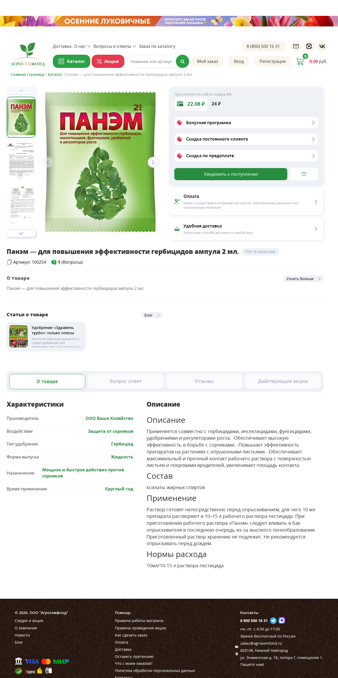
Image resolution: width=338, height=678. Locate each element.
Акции (111, 61)
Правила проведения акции (140, 627)
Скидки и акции (29, 620)
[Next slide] (21, 233)
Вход (239, 61)
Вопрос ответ (126, 381)
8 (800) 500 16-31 (263, 46)
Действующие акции (283, 381)
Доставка (62, 46)
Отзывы (204, 381)
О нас (80, 46)
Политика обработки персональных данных (155, 670)
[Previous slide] (21, 90)
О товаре (47, 381)
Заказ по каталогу (157, 46)
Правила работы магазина (139, 620)
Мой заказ (207, 61)
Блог (148, 315)
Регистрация (273, 61)
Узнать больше (300, 278)
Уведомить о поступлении (231, 174)
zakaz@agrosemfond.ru (261, 643)
